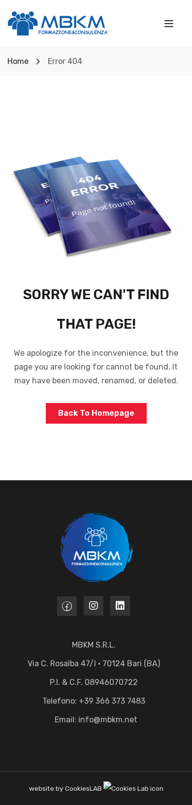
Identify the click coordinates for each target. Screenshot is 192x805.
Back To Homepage (96, 413)
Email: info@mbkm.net (96, 719)
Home (18, 61)
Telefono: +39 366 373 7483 (93, 701)
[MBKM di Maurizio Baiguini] (57, 23)
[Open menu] (170, 25)
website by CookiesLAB (66, 788)
